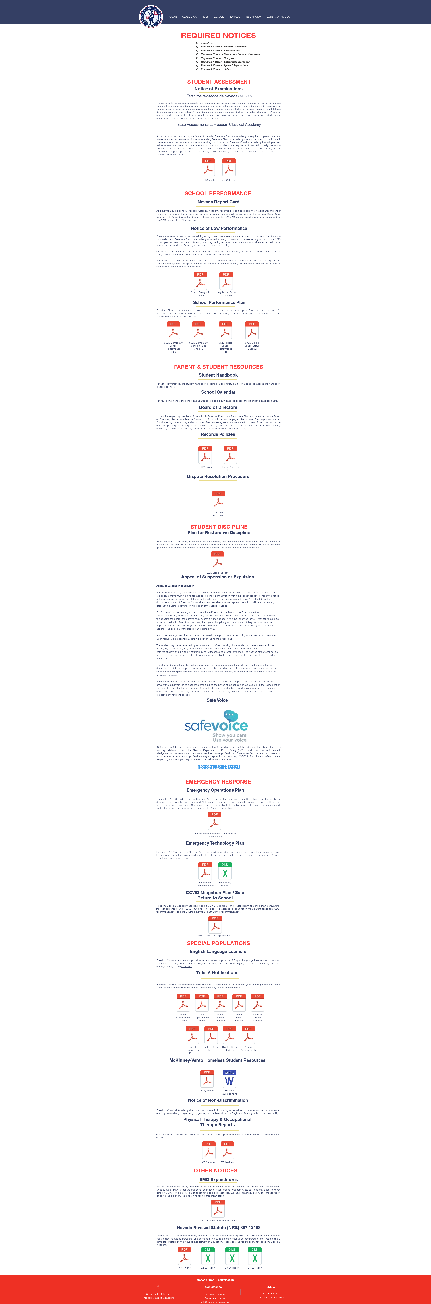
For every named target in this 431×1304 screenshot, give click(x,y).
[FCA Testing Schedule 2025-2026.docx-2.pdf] (229, 168)
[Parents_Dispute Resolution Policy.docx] (218, 500)
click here (186, 966)
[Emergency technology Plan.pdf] (205, 871)
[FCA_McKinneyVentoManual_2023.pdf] (207, 1079)
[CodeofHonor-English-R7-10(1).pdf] (239, 1003)
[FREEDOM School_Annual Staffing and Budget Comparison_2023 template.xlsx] (184, 1256)
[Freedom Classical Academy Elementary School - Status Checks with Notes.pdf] (198, 331)
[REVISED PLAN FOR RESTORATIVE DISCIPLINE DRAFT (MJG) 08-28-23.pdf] (217, 561)
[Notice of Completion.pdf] (214, 821)
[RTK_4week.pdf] (229, 1035)
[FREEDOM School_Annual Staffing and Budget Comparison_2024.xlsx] (232, 1256)
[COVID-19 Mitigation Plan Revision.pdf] (215, 925)
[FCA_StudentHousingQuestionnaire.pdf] (229, 1079)
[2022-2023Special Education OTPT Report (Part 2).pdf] (208, 1151)
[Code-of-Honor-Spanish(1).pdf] (257, 1003)
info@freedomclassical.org (215, 1301)
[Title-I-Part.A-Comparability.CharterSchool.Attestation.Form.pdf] (248, 1035)
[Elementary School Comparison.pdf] (226, 281)
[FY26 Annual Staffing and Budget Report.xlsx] (254, 1256)
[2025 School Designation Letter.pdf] (200, 281)
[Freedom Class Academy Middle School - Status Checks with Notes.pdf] (252, 331)
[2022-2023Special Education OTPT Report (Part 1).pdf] (227, 1151)
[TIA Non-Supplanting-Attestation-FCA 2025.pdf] (201, 1003)
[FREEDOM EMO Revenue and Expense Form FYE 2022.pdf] (218, 1209)
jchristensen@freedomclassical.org (227, 428)
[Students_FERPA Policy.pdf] (205, 455)
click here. (169, 386)
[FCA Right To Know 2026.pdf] (211, 1035)
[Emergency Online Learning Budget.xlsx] (225, 871)
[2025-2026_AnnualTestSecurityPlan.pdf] (208, 168)
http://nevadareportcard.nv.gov (183, 216)
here (240, 416)
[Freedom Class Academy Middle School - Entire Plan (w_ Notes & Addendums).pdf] (225, 331)
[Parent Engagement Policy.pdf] (192, 1035)
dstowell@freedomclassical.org (173, 154)
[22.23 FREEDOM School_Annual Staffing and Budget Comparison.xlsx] (208, 1256)
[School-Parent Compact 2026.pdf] (220, 1003)
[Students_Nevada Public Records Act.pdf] (230, 455)
